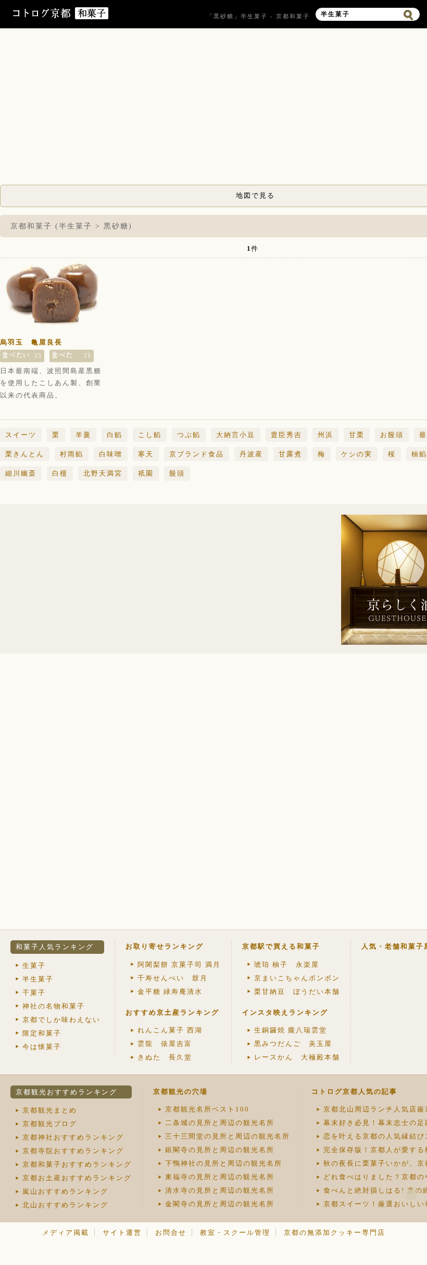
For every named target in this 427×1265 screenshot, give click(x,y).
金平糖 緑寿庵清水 (170, 991)
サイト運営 (122, 1232)
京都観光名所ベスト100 (207, 1109)
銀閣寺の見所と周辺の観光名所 (219, 1150)
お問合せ (170, 1232)
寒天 (146, 454)
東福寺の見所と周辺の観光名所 (219, 1177)
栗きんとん (24, 454)
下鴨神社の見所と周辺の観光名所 (223, 1163)
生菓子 (34, 965)
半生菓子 (38, 979)
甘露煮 (290, 454)
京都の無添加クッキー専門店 (334, 1232)
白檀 (60, 473)
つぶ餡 (188, 435)
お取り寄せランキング (164, 946)
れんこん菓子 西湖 (170, 1030)
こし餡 (149, 435)
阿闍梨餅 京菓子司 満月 (179, 964)
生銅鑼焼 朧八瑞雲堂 (290, 1030)
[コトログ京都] (42, 17)
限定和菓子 (41, 1033)
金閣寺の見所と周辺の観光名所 (219, 1204)
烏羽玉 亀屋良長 (31, 342)
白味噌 (110, 454)
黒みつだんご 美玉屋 (293, 1043)
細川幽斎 (20, 473)
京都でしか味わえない (61, 1020)
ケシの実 (356, 454)
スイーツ (20, 435)
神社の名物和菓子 (53, 1006)
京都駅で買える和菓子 (281, 946)
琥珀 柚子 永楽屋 (286, 964)
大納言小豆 (235, 435)
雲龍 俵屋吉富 (164, 1043)
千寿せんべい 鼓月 (172, 978)
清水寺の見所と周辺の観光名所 (219, 1190)
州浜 (325, 435)
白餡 (114, 435)
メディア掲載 (65, 1232)
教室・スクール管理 (235, 1232)
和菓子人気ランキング (55, 947)
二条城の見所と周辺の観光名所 (219, 1123)
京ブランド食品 (196, 454)
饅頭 (177, 473)
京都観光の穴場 (180, 1091)
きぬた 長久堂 (164, 1057)
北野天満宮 (102, 473)
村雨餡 (71, 454)
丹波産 (251, 454)
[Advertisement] (91, 580)
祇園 (146, 473)
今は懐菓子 (41, 1047)
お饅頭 (392, 435)
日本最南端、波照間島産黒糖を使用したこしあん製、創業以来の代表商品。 (51, 383)
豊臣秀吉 (286, 435)
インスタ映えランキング (285, 1012)
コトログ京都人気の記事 (354, 1091)
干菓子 (34, 992)
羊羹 (83, 435)
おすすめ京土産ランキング (172, 1012)
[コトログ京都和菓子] (91, 17)
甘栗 (357, 435)
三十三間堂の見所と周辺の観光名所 (227, 1136)
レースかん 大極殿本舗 (297, 1057)
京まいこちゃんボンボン (297, 978)
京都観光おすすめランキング (66, 1092)
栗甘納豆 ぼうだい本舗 (297, 991)
